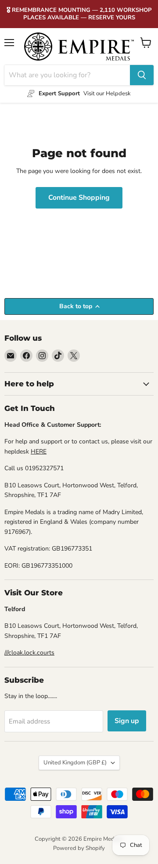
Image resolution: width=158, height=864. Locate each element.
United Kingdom (75, 763)
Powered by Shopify (79, 848)
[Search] (142, 75)
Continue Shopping (79, 197)
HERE (39, 451)
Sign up (127, 721)
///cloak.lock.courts (29, 652)
